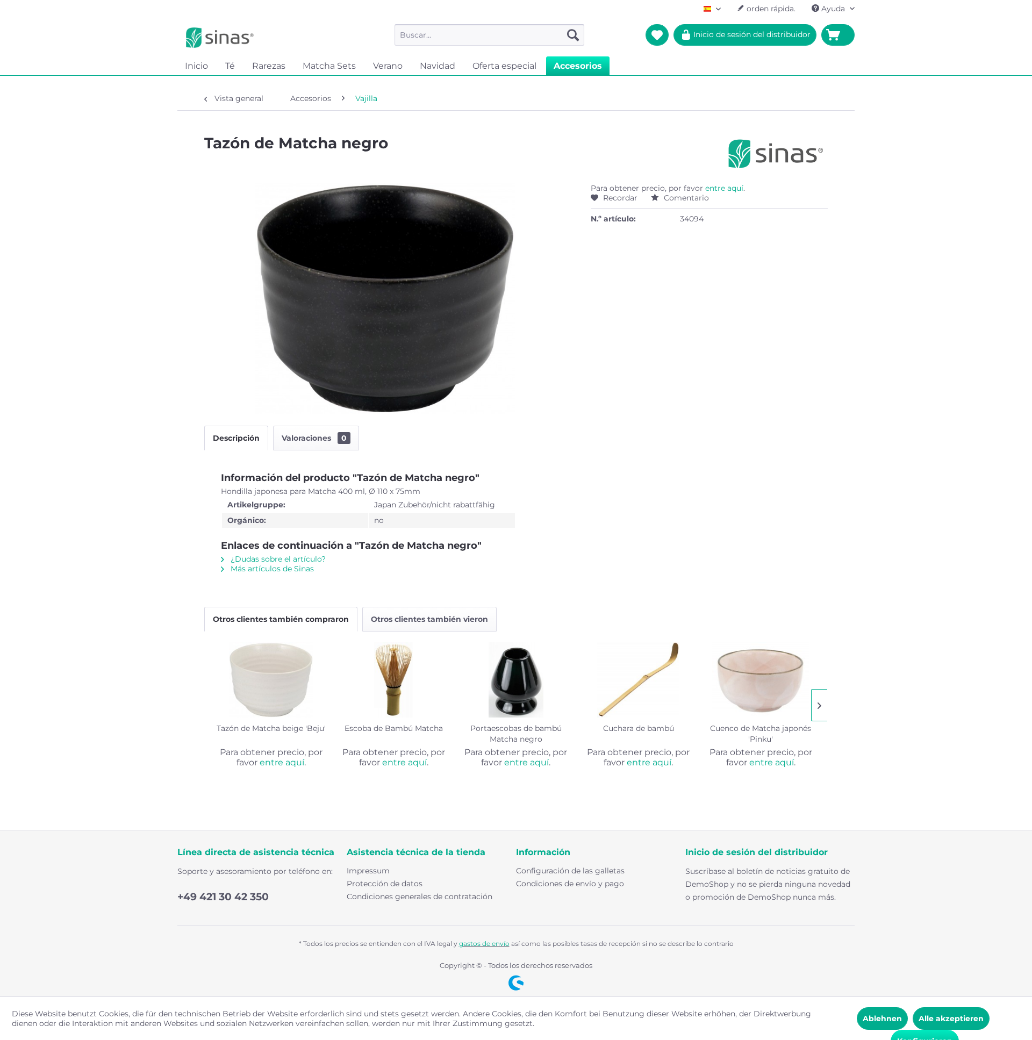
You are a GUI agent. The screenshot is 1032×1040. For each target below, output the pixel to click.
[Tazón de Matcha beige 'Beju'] (271, 680)
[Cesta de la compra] (838, 35)
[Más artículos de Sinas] (776, 154)
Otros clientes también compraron (281, 619)
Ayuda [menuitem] (833, 8)
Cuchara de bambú (638, 728)
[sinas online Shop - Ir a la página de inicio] (220, 37)
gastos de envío (484, 943)
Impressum (368, 871)
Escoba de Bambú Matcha (394, 728)
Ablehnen (882, 1018)
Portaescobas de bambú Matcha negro (516, 733)
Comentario (685, 198)
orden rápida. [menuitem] (770, 8)
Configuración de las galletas (570, 871)
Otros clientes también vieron (429, 619)
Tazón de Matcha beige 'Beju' (271, 728)
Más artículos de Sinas (271, 568)
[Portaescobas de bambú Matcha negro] (516, 680)
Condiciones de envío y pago (570, 883)
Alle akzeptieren (951, 1018)
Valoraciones (314, 438)
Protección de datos (384, 883)
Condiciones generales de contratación (419, 896)
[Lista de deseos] (657, 35)
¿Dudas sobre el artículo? (277, 559)
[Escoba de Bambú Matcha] (394, 680)
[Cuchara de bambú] (638, 680)
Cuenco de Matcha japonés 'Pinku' (760, 733)
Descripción (236, 438)
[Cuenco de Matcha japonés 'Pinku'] (760, 680)
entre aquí (724, 188)
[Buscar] (573, 35)
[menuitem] (489, 35)
